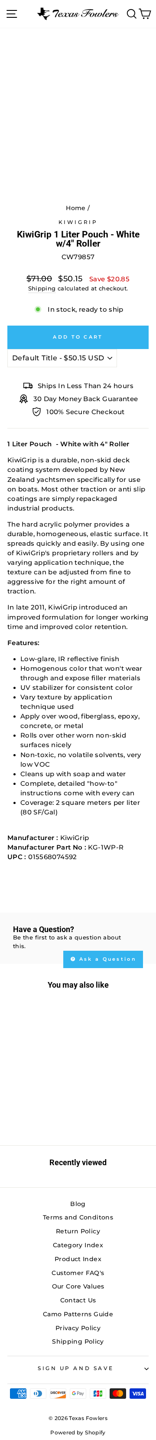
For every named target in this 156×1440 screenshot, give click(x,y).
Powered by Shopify (78, 1432)
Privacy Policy (78, 1328)
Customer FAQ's (78, 1272)
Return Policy (78, 1231)
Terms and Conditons (78, 1217)
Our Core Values (78, 1286)
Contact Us (78, 1300)
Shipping (42, 288)
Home (75, 207)
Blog (77, 1203)
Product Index (78, 1258)
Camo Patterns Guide (78, 1314)
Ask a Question (107, 959)
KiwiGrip (78, 222)
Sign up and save (76, 1368)
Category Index (78, 1245)
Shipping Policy (78, 1341)
